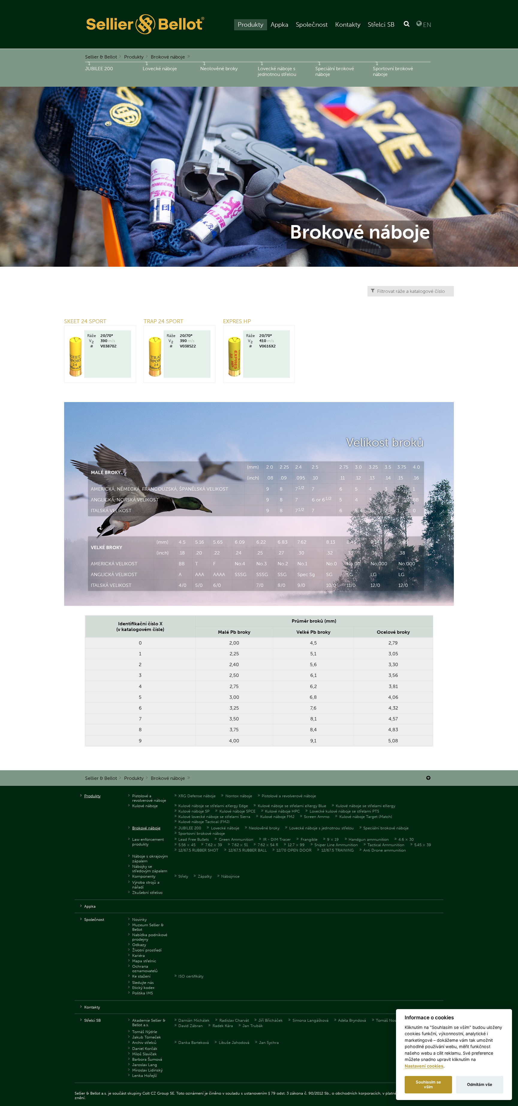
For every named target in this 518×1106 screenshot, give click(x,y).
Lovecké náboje (160, 68)
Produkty (250, 24)
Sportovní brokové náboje (393, 71)
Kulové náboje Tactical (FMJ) (204, 821)
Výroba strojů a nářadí (145, 884)
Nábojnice (230, 876)
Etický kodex (143, 987)
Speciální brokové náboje (334, 71)
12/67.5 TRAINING (337, 850)
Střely (183, 876)
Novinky (139, 919)
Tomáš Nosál (387, 1020)
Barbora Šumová (147, 1059)
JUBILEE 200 (99, 68)
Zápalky (205, 876)
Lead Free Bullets (193, 839)
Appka (279, 24)
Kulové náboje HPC (282, 811)
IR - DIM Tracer (277, 839)
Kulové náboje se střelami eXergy (365, 806)
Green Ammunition (236, 839)
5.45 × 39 (422, 845)
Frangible (309, 839)
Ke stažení (141, 976)
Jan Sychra (269, 1042)
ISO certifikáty (190, 976)
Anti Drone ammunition (384, 850)
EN (427, 24)
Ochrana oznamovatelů (145, 968)
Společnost (312, 24)
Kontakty (347, 24)
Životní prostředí (147, 950)
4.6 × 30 (406, 839)
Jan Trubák (253, 1025)
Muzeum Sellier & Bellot (148, 927)
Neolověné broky (219, 68)
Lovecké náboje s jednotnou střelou (277, 71)
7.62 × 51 (240, 845)
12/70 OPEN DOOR (293, 850)
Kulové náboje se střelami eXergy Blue (292, 806)
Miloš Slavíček (144, 1054)
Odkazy (139, 944)
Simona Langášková (311, 1020)
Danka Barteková (193, 1042)
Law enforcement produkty (148, 841)
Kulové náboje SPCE (237, 811)
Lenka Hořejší (144, 1075)
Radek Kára (223, 1025)
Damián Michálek (194, 1020)
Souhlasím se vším (428, 1084)
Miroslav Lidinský (147, 1070)
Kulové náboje (145, 806)
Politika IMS (142, 993)
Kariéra (138, 955)
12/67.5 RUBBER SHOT (198, 850)
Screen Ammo (316, 816)
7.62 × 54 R (268, 845)
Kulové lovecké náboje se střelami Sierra (214, 816)
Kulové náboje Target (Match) (365, 816)
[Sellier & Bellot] (146, 24)
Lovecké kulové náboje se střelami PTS (344, 811)
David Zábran (190, 1025)
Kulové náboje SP (194, 811)
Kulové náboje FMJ (277, 816)
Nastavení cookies (424, 1065)
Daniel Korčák (144, 1048)
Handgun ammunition (369, 839)
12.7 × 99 (296, 845)
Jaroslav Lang (144, 1064)
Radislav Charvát (234, 1020)
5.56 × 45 (186, 845)
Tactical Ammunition (386, 845)
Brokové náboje (168, 57)
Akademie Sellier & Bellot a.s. (148, 1022)
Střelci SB (381, 24)
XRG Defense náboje (197, 796)
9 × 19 (333, 839)
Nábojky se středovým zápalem (149, 868)
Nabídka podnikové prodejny (149, 937)
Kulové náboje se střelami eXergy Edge (213, 806)
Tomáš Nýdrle (144, 1031)
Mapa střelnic (144, 961)
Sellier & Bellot (101, 57)
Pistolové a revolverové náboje (149, 798)
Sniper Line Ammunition (336, 845)
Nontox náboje (238, 796)
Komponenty (143, 876)
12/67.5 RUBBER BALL (247, 850)
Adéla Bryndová (352, 1020)
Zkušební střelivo (147, 892)
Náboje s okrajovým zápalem (150, 858)
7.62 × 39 (213, 845)
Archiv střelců (144, 1042)
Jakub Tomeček (146, 1037)
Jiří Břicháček (270, 1020)
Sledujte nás (143, 982)
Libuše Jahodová (234, 1042)
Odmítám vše (479, 1084)
